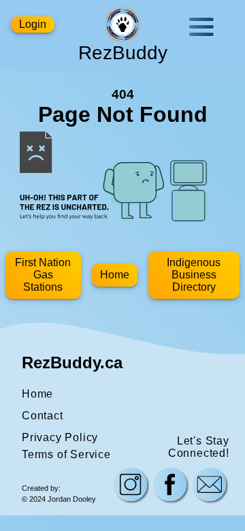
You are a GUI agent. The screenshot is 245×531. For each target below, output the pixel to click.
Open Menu (201, 27)
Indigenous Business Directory (193, 275)
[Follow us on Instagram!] (130, 486)
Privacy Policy (60, 437)
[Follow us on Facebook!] (170, 486)
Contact (42, 415)
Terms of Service (66, 454)
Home (114, 274)
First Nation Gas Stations (43, 275)
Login (32, 24)
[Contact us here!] (209, 486)
